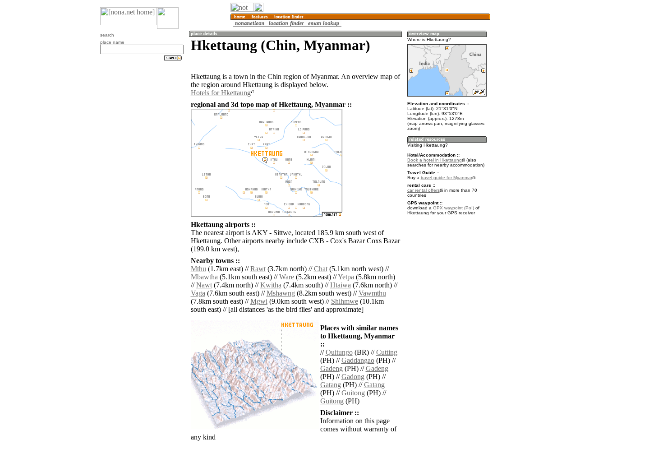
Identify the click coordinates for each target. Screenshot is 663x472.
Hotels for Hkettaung (221, 93)
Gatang (330, 385)
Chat (320, 269)
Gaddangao (357, 360)
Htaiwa (340, 285)
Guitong (353, 393)
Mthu (198, 269)
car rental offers (423, 190)
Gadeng (331, 368)
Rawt (258, 269)
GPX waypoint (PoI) (453, 207)
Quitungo (339, 352)
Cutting (386, 352)
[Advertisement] (533, 149)
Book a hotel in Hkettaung (434, 159)
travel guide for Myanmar (446, 177)
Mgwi (258, 301)
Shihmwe (344, 301)
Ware (286, 277)
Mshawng (281, 293)
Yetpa (346, 277)
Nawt (204, 285)
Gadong (352, 376)
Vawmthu (372, 293)
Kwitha (270, 285)
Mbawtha (204, 277)
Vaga (198, 293)
